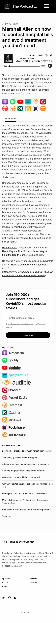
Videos (5, 582)
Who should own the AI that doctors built (21, 477)
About (4, 586)
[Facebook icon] (9, 597)
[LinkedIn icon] (15, 597)
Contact (33, 582)
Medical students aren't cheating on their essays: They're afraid (25, 501)
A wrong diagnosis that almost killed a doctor (23, 470)
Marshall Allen (9, 247)
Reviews (33, 579)
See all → (6, 516)
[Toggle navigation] (46, 6)
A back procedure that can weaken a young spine (25, 464)
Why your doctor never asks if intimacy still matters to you (27, 485)
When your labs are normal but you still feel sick (24, 493)
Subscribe (28, 335)
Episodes (6, 579)
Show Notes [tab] (10, 118)
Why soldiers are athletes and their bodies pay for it (26, 509)
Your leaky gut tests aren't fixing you (19, 457)
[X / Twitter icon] (3, 597)
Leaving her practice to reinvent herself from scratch (27, 451)
